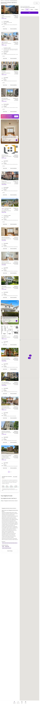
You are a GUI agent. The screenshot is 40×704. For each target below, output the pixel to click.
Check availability (13, 28)
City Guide (15, 476)
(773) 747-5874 (4, 289)
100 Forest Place (5, 98)
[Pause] (17, 121)
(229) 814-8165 (4, 212)
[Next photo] (17, 10)
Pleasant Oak (4, 181)
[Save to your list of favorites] (17, 7)
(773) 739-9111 (4, 240)
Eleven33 (6, 42)
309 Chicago (4, 286)
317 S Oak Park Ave (5, 382)
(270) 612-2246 (4, 18)
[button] (29, 358)
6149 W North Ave (5, 155)
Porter (3, 15)
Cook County (7, 0)
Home (2, 0)
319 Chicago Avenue (5, 406)
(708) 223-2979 (4, 101)
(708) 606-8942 (4, 385)
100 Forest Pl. (4, 335)
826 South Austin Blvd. (6, 237)
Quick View (5, 28)
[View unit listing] (16, 140)
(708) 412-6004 (4, 74)
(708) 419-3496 (4, 184)
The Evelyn (4, 71)
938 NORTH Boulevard (6, 431)
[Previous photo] (2, 10)
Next (29, 12)
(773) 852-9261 (4, 434)
